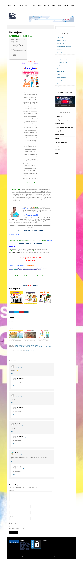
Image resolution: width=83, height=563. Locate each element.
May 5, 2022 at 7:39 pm (19, 396)
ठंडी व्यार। (59, 74)
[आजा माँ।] (30, 334)
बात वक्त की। (59, 49)
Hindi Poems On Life (18, 346)
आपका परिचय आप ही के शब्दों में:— (18, 44)
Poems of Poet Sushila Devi (27, 347)
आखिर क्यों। (59, 87)
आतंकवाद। (14, 54)
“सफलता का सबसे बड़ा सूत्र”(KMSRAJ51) (20, 50)
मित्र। (58, 84)
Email (10, 510)
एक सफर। (59, 56)
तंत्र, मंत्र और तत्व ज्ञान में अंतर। (63, 80)
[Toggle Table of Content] (24, 40)
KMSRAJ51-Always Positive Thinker (17, 16)
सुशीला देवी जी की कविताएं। (27, 345)
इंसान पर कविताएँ (43, 349)
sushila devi (14, 349)
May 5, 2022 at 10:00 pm (21, 379)
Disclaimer (44, 540)
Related (15, 58)
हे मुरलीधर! (14, 55)
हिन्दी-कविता (36, 345)
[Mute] (71, 105)
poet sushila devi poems (38, 347)
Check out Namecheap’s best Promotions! (64, 14)
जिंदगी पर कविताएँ (16, 350)
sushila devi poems (21, 349)
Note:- (14, 49)
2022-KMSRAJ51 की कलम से (18, 345)
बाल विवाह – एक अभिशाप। (62, 59)
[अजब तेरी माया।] (44, 334)
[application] (65, 101)
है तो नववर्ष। (59, 65)
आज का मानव (39, 349)
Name (11, 504)
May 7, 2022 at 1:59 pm (19, 454)
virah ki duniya (34, 349)
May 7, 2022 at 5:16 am (19, 425)
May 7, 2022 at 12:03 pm (21, 437)
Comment (11, 490)
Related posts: (16, 51)
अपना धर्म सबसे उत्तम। (61, 71)
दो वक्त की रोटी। (60, 37)
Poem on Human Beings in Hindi (28, 346)
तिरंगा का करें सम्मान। (61, 52)
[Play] (57, 105)
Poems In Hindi (19, 347)
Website (11, 516)
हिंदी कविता (32, 345)
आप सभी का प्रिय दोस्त (16, 46)
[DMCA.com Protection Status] (36, 549)
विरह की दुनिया (26, 350)
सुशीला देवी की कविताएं (31, 350)
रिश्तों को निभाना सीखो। (61, 77)
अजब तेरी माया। (40, 337)
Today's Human (28, 349)
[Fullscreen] (73, 105)
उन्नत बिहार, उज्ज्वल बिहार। (62, 40)
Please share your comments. (18, 45)
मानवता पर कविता (21, 350)
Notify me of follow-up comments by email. (19, 523)
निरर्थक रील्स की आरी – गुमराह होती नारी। (64, 46)
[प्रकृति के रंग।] (16, 334)
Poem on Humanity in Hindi (40, 346)
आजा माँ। (25, 337)
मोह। (58, 68)
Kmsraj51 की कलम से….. (15, 41)
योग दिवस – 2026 (60, 43)
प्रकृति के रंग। (11, 337)
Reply (12, 373)
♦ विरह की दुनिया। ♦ (15, 42)
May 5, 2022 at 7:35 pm (19, 367)
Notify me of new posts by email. (16, 528)
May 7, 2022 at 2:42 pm (21, 468)
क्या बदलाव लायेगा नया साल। (62, 62)
